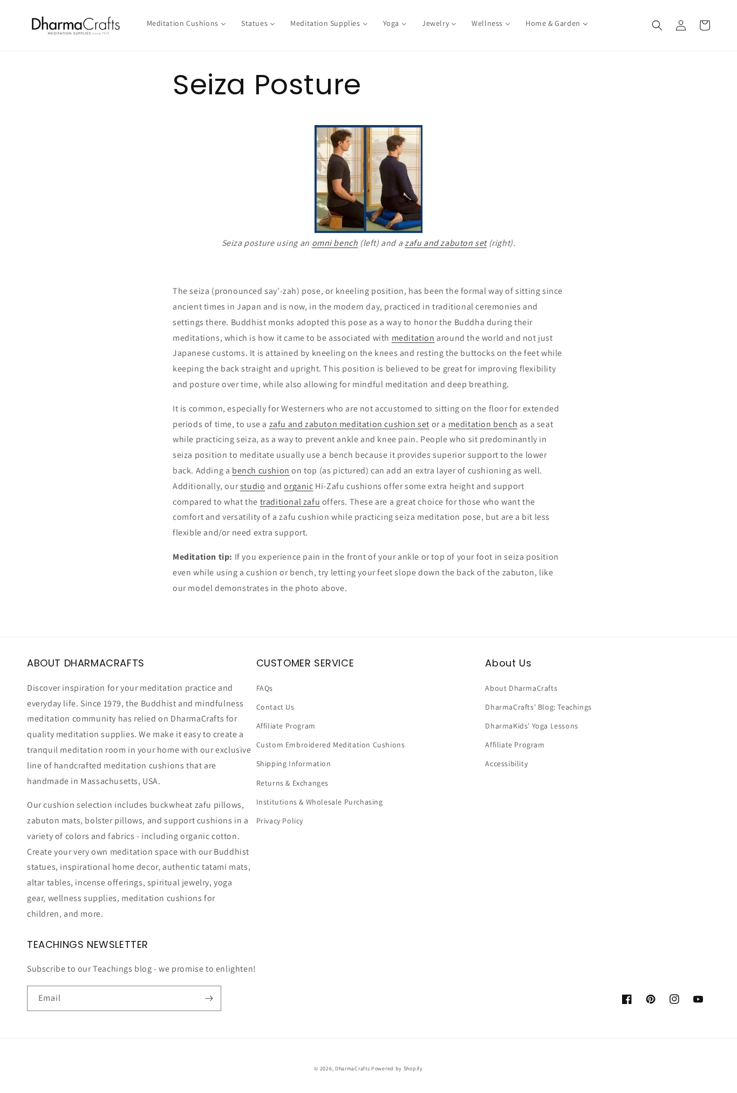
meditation (413, 337)
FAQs (264, 688)
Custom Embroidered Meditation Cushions (330, 745)
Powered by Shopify (397, 1068)
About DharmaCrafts (521, 688)
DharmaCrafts (352, 1068)
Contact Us (275, 707)
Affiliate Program (286, 726)
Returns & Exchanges (292, 783)
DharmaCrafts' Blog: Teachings (538, 707)
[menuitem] (186, 23)
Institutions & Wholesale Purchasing (319, 802)
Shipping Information (293, 763)
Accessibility (506, 763)
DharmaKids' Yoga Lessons (531, 726)
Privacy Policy (279, 821)
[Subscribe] (209, 998)
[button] (657, 25)
